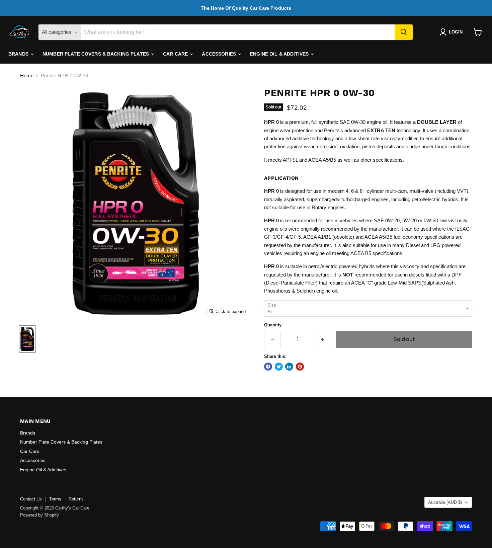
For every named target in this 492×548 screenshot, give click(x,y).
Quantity (272, 324)
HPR (269, 122)
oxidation (349, 146)
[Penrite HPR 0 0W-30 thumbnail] (27, 339)
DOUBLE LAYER (437, 122)
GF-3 (269, 237)
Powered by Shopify (39, 515)
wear (285, 130)
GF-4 (282, 237)
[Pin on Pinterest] (300, 367)
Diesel (413, 245)
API (287, 160)
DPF (457, 275)
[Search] (404, 32)
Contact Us (31, 498)
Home (26, 75)
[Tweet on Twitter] (279, 367)
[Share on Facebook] (268, 367)
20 (397, 220)
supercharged (322, 199)
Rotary (319, 207)
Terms (55, 498)
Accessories (219, 54)
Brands (19, 54)
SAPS (414, 283)
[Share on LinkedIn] (289, 367)
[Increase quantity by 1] (323, 339)
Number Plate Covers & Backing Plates (96, 54)
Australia (445, 502)
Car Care (176, 54)
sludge (413, 146)
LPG (435, 245)
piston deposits (378, 146)
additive (300, 138)
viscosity (390, 138)
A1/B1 (324, 237)
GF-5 (295, 237)
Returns (76, 498)
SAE (345, 122)
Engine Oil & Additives (280, 54)
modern (336, 191)
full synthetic (324, 122)
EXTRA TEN (381, 130)
